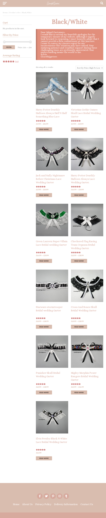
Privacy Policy (43, 504)
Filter (8, 47)
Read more (44, 129)
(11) (10, 61)
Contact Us (86, 504)
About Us (27, 504)
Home (5, 12)
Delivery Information (66, 504)
